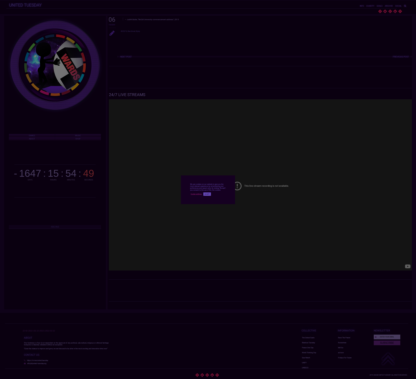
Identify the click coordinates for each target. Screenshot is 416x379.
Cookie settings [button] (196, 194)
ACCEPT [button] (207, 194)
